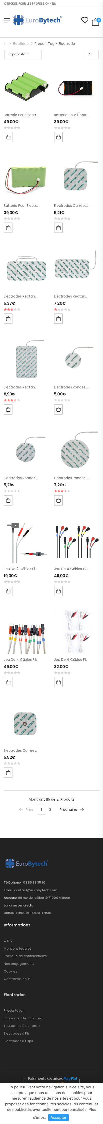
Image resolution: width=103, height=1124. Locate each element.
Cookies (10, 971)
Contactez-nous (17, 978)
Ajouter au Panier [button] (8, 137)
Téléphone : (13, 882)
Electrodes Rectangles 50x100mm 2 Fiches (40, 296)
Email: (8, 890)
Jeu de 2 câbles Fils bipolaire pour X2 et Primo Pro (45, 568)
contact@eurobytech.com (35, 890)
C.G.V (8, 940)
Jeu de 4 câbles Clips (72, 568)
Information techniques (23, 1018)
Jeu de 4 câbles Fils (21, 659)
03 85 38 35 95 (34, 882)
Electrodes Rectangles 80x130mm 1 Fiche (39, 387)
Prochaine (68, 809)
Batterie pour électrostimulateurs (32, 114)
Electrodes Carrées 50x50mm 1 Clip (34, 750)
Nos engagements (19, 963)
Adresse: (10, 897)
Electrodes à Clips (18, 1041)
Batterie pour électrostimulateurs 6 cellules (41, 205)
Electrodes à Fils (17, 1033)
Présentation (14, 1010)
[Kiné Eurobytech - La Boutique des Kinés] (37, 20)
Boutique (21, 43)
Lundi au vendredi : (18, 905)
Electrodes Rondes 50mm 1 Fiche (32, 477)
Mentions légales (18, 948)
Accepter (58, 1117)
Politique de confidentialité (25, 956)
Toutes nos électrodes (22, 1025)
